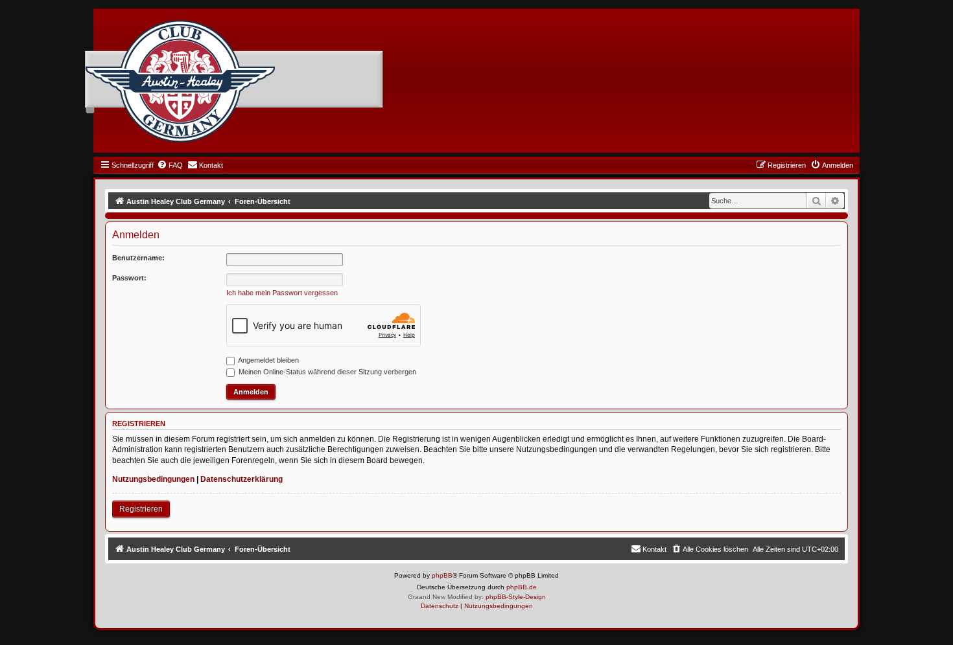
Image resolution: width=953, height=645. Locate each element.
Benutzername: (138, 258)
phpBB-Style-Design (516, 596)
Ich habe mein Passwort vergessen (282, 293)
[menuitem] (170, 165)
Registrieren (141, 509)
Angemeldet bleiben (268, 360)
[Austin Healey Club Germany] (180, 81)
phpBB (442, 575)
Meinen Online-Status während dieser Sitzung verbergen (326, 372)
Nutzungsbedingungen (153, 479)
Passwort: (129, 278)
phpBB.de (521, 587)
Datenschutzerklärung (241, 479)
